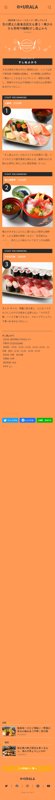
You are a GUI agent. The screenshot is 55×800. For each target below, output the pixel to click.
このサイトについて (27, 792)
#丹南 (11, 413)
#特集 (16, 413)
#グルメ (5, 413)
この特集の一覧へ (27, 768)
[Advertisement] (27, 542)
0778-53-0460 (16, 343)
